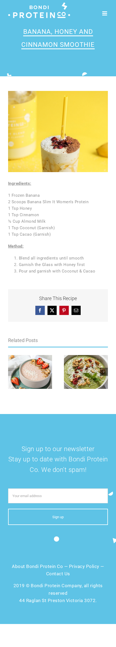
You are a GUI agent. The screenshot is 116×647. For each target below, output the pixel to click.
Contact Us (58, 573)
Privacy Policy (84, 566)
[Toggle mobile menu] (105, 13)
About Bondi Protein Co (37, 566)
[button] (12, 372)
